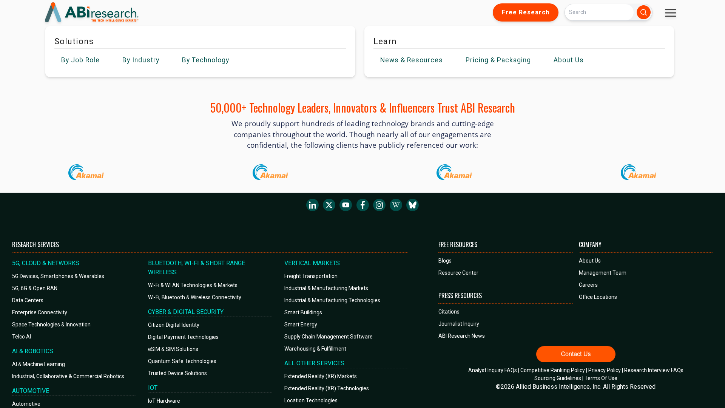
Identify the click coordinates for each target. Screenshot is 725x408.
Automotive (26, 404)
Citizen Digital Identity (173, 325)
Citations (449, 312)
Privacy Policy (604, 370)
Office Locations (598, 297)
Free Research (525, 12)
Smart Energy (300, 324)
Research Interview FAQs (653, 370)
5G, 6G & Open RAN (34, 288)
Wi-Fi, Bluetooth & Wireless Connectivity (194, 297)
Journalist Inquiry (458, 324)
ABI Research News (461, 336)
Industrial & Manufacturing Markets (326, 288)
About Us (590, 261)
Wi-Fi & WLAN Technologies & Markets (193, 285)
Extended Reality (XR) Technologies (326, 388)
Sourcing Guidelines (557, 378)
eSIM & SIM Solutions (173, 349)
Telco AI (21, 337)
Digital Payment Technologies (183, 337)
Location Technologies (311, 400)
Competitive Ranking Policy (552, 370)
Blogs (445, 261)
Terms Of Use (601, 378)
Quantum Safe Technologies (182, 361)
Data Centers (27, 300)
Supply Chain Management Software (328, 337)
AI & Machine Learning (38, 364)
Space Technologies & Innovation (51, 324)
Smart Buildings (303, 312)
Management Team (602, 273)
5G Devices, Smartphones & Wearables (58, 276)
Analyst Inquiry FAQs (492, 370)
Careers (588, 285)
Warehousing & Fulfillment (315, 349)
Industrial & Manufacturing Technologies (332, 300)
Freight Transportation (311, 276)
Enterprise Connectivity (39, 312)
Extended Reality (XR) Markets (320, 376)
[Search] (644, 12)
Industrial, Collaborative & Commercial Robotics (68, 376)
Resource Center (458, 273)
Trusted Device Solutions (177, 373)
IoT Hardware (164, 401)
